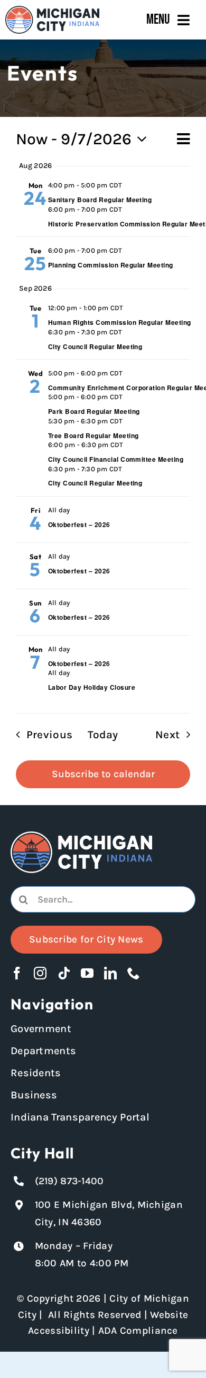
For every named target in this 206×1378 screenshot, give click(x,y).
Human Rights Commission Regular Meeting (119, 322)
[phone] (133, 973)
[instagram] (40, 973)
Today (103, 734)
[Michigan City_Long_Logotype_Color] (52, 10)
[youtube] (87, 973)
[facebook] (17, 973)
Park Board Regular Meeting (93, 411)
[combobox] (103, 899)
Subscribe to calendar (103, 774)
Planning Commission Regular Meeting (110, 265)
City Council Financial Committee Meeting (115, 459)
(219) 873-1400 (69, 1181)
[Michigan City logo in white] (81, 836)
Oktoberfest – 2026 (79, 524)
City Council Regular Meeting (95, 346)
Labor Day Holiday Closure (91, 687)
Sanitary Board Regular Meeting (100, 199)
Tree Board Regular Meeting (93, 435)
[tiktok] (64, 973)
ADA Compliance (138, 1330)
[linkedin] (110, 973)
